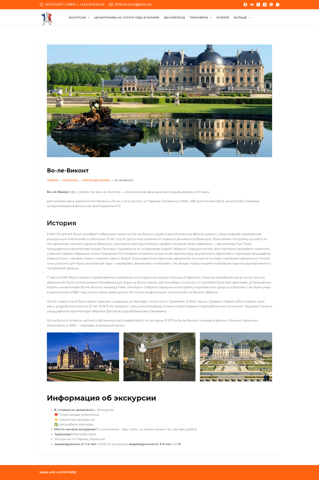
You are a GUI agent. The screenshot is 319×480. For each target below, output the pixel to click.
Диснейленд (174, 17)
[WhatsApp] (277, 4)
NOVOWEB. (68, 472)
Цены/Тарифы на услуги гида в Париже (126, 17)
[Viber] (271, 4)
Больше (240, 17)
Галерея (222, 17)
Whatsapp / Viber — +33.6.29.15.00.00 (74, 4)
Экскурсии (77, 17)
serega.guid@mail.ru (133, 4)
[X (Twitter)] (265, 4)
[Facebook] (245, 4)
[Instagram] (258, 4)
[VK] (252, 4)
